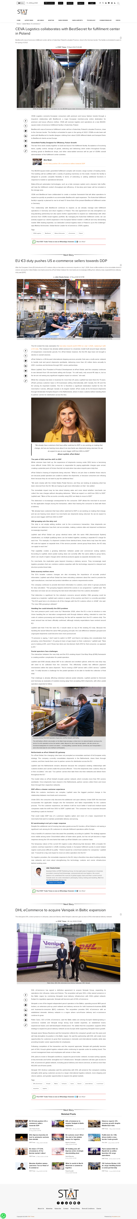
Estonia (79, 1083)
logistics (45, 1088)
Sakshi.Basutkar (70, 1156)
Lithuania (64, 1083)
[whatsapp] (25, 131)
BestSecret (48, 233)
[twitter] (103, 3)
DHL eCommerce (37, 1083)
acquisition (36, 1088)
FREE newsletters (49, 3)
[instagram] (112, 3)
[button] (68, 38)
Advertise (49, 1209)
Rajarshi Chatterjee (70, 1142)
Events (60, 3)
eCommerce (72, 233)
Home (18, 20)
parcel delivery (89, 1083)
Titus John (104, 1142)
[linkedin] (106, 3)
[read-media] (37, 163)
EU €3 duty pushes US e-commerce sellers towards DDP (64, 164)
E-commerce (35, 24)
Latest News (26, 24)
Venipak (48, 1083)
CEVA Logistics (37, 233)
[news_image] (21, 1123)
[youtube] (109, 3)
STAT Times (69, 1129)
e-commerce (100, 1083)
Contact (65, 1209)
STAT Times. (31, 1216)
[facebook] (100, 3)
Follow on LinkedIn (55, 883)
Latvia (72, 1083)
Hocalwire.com (116, 1216)
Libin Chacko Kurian (53, 868)
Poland (81, 233)
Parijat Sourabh (70, 1171)
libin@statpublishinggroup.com (56, 880)
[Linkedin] (25, 136)
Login (92, 3)
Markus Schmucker (60, 233)
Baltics (56, 1083)
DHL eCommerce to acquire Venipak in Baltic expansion (60, 910)
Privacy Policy (75, 1209)
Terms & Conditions (88, 1209)
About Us (41, 1209)
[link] (25, 151)
